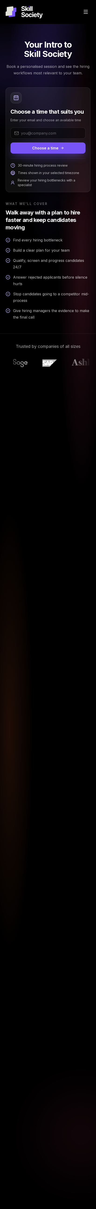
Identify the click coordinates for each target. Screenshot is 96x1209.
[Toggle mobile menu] (85, 11)
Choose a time (45, 148)
